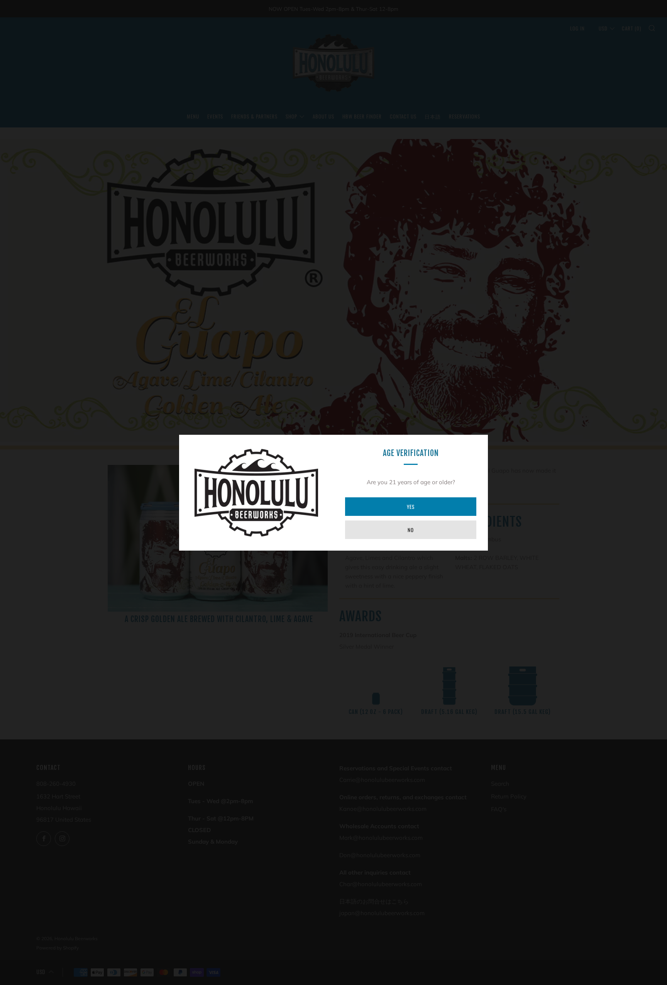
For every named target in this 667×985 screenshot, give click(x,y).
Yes (411, 506)
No (411, 530)
